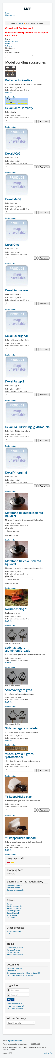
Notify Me (8, 92)
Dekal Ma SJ (13, 199)
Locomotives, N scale (15, 947)
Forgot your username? (15, 1006)
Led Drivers (11, 917)
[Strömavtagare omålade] (16, 715)
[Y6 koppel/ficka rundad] (16, 825)
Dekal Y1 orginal (16, 472)
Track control (11, 971)
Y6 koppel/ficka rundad (20, 838)
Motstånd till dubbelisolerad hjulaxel (24, 514)
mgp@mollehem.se (15, 1040)
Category (8, 46)
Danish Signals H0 (13, 911)
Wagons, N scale (13, 952)
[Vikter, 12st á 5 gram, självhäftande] (16, 748)
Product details (10, 97)
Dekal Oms (12, 244)
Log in (10, 999)
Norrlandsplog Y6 (16, 609)
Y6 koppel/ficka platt (18, 796)
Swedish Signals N (14, 908)
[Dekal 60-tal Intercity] (16, 101)
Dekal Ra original (16, 336)
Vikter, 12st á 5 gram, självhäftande (19, 755)
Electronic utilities (13, 888)
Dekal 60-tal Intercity (19, 108)
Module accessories (14, 931)
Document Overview (14, 968)
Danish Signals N (13, 913)
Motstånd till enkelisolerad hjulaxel (23, 562)
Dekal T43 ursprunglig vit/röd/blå (27, 427)
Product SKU (10, 43)
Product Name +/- (11, 41)
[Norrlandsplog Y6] (16, 597)
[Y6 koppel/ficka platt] (16, 785)
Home (7, 13)
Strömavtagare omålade (21, 728)
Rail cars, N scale (13, 950)
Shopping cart (10, 15)
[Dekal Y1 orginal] (16, 458)
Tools (9, 934)
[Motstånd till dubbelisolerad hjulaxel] (16, 501)
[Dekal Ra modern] (16, 275)
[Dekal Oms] (16, 230)
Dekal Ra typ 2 (14, 381)
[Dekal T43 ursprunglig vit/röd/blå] (16, 412)
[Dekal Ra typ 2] (16, 367)
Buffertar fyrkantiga (18, 80)
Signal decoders (13, 915)
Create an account (14, 1003)
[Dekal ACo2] (16, 139)
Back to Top (47, 1053)
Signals (9, 904)
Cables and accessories (15, 890)
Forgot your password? (15, 1008)
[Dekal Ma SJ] (16, 184)
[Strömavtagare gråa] (16, 676)
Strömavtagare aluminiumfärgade (17, 649)
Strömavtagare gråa (18, 690)
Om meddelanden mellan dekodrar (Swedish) (23, 973)
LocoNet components (14, 885)
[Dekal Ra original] (16, 321)
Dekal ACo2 (12, 153)
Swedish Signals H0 (14, 906)
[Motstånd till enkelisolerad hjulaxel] (16, 549)
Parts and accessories (15, 954)
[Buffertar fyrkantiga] (10, 71)
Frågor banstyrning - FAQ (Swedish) (20, 975)
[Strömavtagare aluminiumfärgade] (16, 634)
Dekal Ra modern (16, 290)
